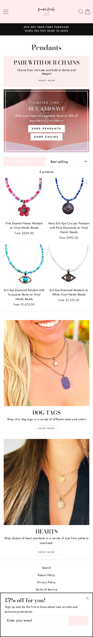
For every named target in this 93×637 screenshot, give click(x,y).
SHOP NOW (46, 428)
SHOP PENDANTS (46, 128)
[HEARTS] (46, 482)
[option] (46, 29)
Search (46, 567)
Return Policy (46, 575)
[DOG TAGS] (46, 363)
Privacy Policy (46, 582)
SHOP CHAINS (46, 136)
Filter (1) (21, 161)
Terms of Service (46, 589)
